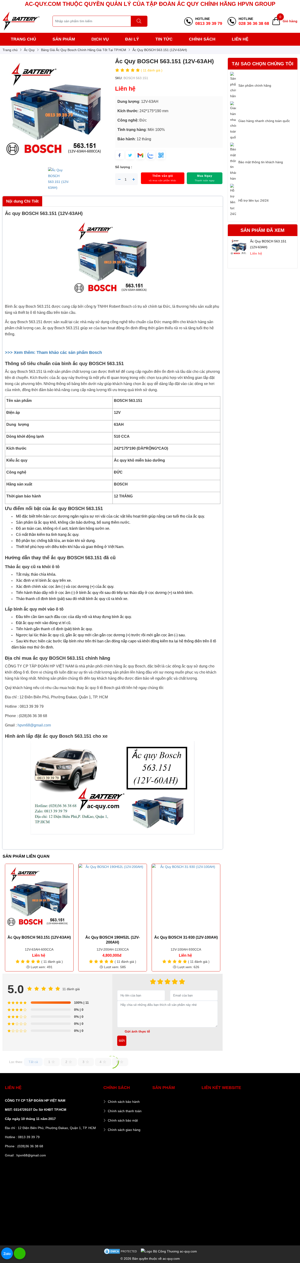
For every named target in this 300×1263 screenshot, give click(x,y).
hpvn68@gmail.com (34, 725)
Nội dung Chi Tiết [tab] (22, 201)
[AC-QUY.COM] (21, 21)
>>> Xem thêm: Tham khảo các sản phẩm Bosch (53, 352)
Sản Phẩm (63, 39)
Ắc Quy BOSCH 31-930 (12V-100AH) (186, 937)
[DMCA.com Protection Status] (121, 1251)
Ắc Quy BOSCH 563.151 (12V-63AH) (39, 937)
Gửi (122, 1040)
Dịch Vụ (100, 39)
